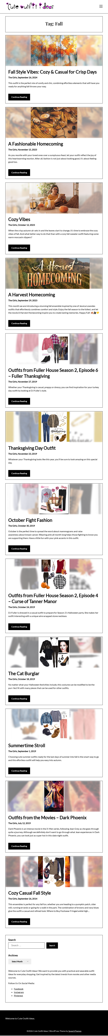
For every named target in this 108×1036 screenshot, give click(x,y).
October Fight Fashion (30, 520)
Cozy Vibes (19, 219)
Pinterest (18, 995)
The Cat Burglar (23, 673)
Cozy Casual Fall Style (29, 893)
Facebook (18, 988)
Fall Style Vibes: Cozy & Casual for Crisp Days (52, 72)
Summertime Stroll (26, 745)
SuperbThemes (74, 1031)
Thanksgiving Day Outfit (32, 448)
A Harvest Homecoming (31, 294)
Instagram (19, 992)
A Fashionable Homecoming (35, 143)
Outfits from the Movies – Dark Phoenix (47, 817)
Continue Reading (19, 97)
